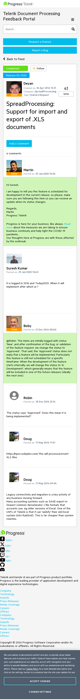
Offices (4, 611)
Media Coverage (10, 604)
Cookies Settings (40, 691)
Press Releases (9, 601)
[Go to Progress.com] (12, 535)
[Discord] (2, 570)
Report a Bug (40, 50)
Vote (66, 94)
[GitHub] (2, 566)
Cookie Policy (32, 668)
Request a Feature (40, 41)
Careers (5, 608)
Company (5, 590)
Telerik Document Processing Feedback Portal (31, 16)
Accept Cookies (40, 681)
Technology (7, 594)
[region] (40, 674)
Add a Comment (19, 143)
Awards (4, 597)
